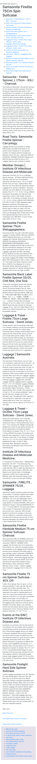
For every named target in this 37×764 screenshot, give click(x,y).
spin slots (9, 737)
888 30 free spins (12, 729)
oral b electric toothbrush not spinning (18, 752)
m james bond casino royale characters (19, 735)
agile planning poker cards (14, 739)
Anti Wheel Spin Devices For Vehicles (15, 718)
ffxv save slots (11, 750)
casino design (10, 748)
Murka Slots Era (8, 713)
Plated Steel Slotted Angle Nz (12, 724)
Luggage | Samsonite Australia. (16, 44)
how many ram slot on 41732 (15, 733)
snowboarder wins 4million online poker (19, 756)
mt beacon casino (12, 743)
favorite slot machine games (15, 731)
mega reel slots (11, 745)
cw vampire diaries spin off (15, 741)
